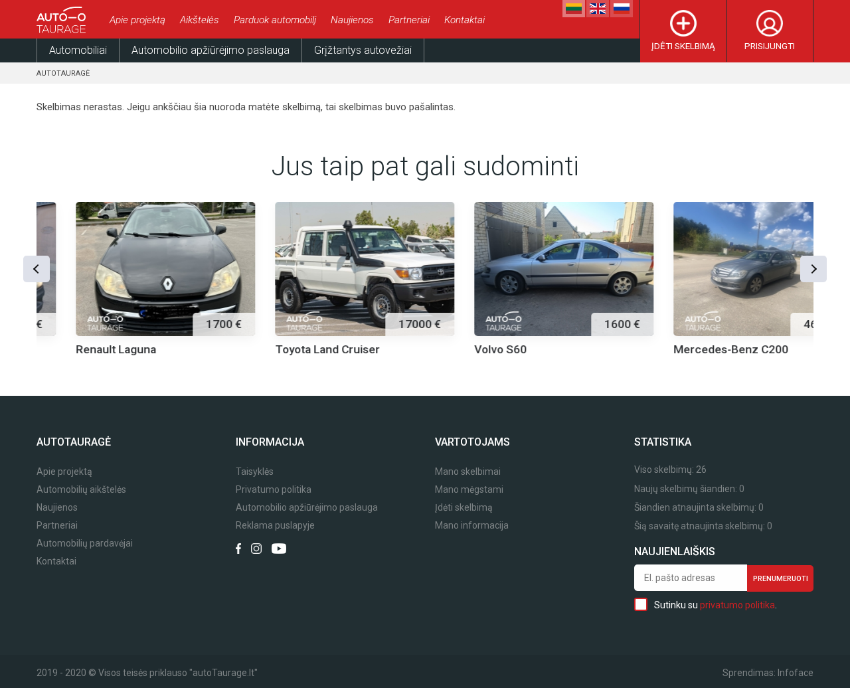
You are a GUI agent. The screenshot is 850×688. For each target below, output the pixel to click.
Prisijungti (769, 46)
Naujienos (352, 20)
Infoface (795, 672)
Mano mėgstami (469, 490)
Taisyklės (255, 472)
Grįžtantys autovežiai (363, 50)
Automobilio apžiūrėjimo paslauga (210, 50)
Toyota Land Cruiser (288, 349)
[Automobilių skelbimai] (63, 20)
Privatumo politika (273, 490)
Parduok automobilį (275, 20)
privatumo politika (737, 605)
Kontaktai (464, 20)
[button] (36, 269)
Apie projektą (137, 20)
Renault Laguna (77, 349)
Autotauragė (63, 73)
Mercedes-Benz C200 (691, 349)
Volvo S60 (461, 349)
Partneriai (409, 20)
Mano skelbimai (468, 472)
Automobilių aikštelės (81, 490)
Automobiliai (78, 50)
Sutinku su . (715, 605)
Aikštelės (199, 20)
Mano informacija (472, 526)
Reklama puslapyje (275, 526)
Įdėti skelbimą (683, 46)
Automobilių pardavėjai (85, 544)
